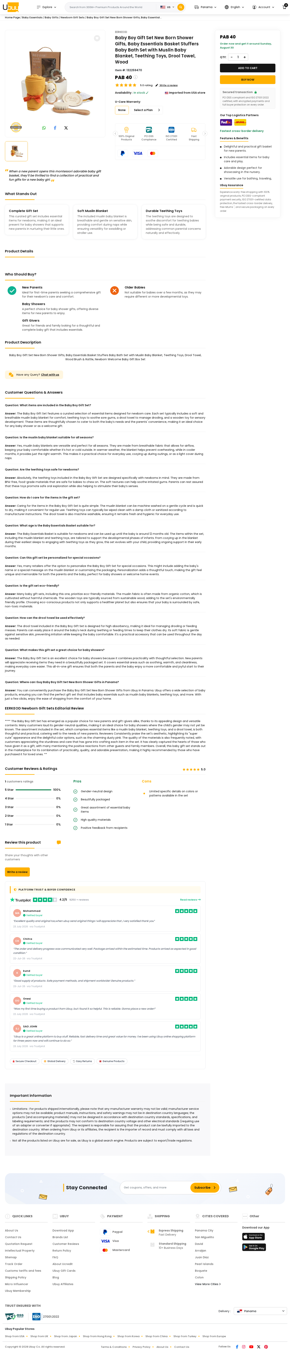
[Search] (180, 7)
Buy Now (247, 80)
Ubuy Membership (18, 1291)
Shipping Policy (15, 1277)
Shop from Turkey (184, 1336)
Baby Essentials (32, 17)
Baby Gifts (51, 17)
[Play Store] (254, 1248)
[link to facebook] (55, 128)
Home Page (12, 17)
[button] (205, 7)
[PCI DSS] (14, 1316)
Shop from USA (14, 1336)
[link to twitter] (66, 128)
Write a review (17, 872)
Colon (199, 1277)
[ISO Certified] (43, 1316)
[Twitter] (259, 1347)
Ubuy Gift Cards (64, 1271)
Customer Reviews (65, 1244)
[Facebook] (237, 1347)
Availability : (124, 93)
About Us (11, 1230)
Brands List (60, 1237)
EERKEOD (121, 32)
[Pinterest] (266, 1347)
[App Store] (254, 1238)
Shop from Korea (128, 1336)
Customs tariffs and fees (23, 1271)
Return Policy (61, 1251)
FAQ (55, 1257)
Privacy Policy (142, 1347)
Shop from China (156, 1336)
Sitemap (11, 1257)
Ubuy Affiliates (62, 1284)
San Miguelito (204, 1237)
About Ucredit (62, 1264)
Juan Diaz (202, 1257)
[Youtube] (251, 1347)
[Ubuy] (11, 7)
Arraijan (200, 1251)
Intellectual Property (20, 1251)
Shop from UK (39, 1336)
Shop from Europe (214, 1336)
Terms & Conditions (114, 1347)
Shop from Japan (65, 1336)
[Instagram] (244, 1347)
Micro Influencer (16, 1284)
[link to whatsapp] (44, 128)
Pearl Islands (204, 1264)
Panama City (204, 1230)
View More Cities (207, 1284)
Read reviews (189, 900)
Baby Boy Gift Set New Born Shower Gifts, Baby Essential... (124, 17)
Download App (63, 1230)
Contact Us (13, 1237)
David (199, 1244)
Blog (55, 1277)
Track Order (13, 1264)
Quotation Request (18, 1244)
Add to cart (247, 68)
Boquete (201, 1271)
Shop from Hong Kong (97, 1336)
